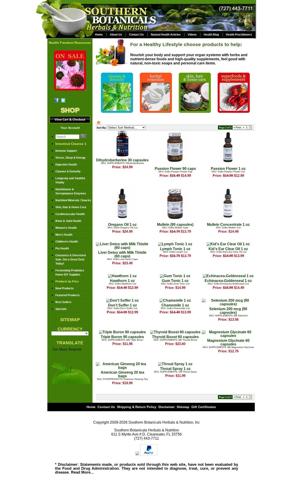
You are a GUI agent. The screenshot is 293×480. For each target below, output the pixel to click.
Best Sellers (63, 302)
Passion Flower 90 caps (175, 169)
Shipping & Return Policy (136, 407)
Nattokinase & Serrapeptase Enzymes (70, 191)
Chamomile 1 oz (175, 305)
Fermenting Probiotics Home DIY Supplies (69, 272)
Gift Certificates (203, 407)
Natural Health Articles (166, 34)
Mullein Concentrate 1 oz (228, 224)
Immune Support (66, 150)
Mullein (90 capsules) (175, 224)
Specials (61, 309)
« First (237, 127)
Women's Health (66, 227)
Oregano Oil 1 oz (122, 224)
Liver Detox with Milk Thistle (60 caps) (122, 254)
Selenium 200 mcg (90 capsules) (228, 310)
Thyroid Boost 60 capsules (175, 337)
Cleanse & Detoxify (68, 171)
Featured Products (67, 295)
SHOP (70, 110)
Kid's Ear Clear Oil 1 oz (228, 249)
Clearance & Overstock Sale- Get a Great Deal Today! (70, 259)
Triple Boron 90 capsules (122, 337)
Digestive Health (66, 164)
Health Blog (211, 34)
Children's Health (66, 241)
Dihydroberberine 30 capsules (122, 160)
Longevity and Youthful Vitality (70, 180)
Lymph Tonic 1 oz (175, 249)
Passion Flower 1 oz (228, 169)
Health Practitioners (239, 34)
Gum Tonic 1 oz (175, 281)
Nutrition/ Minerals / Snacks (73, 200)
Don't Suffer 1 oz (122, 305)
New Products (64, 288)
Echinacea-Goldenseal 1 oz (228, 281)
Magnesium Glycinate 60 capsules (228, 342)
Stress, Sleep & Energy (70, 157)
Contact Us (136, 34)
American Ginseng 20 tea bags (122, 374)
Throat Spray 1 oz (175, 369)
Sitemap (183, 407)
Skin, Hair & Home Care (70, 207)
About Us (116, 34)
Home (99, 34)
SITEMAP (70, 319)
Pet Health (62, 248)
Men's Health (63, 234)
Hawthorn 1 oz (122, 281)
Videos (192, 34)
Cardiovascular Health (70, 214)
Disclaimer (166, 407)
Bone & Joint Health (68, 221)
